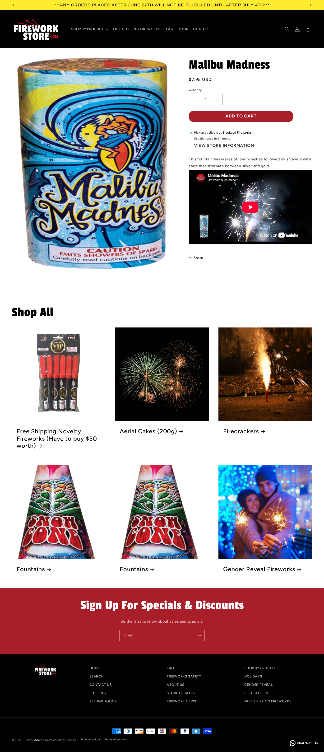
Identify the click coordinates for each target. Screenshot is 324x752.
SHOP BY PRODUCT (260, 668)
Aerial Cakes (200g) (148, 431)
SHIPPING (97, 693)
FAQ (170, 668)
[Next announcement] (310, 4)
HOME (94, 668)
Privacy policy (90, 739)
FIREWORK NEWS (181, 701)
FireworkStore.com (36, 740)
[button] (89, 29)
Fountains (31, 569)
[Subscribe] (199, 635)
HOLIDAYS (253, 676)
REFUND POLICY (103, 701)
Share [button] (198, 258)
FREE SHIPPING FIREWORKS (268, 701)
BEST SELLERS (256, 693)
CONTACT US (100, 685)
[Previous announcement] (13, 4)
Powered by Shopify (62, 740)
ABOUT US (176, 685)
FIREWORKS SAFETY (184, 676)
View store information (224, 145)
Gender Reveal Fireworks (259, 569)
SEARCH (96, 676)
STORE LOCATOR (181, 693)
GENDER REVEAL (258, 685)
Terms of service (115, 739)
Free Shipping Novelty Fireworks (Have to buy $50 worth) (57, 438)
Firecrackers (241, 431)
